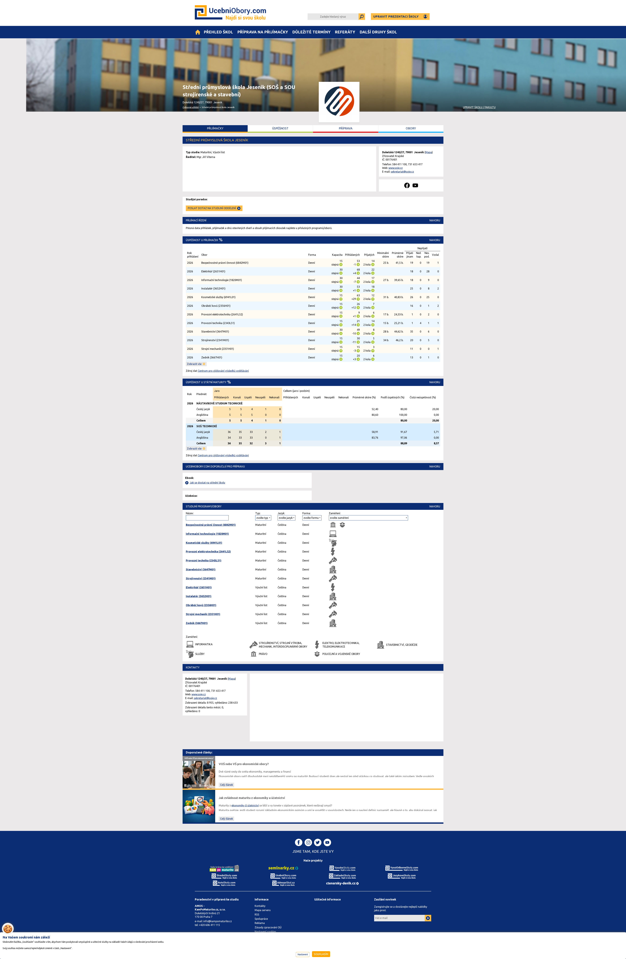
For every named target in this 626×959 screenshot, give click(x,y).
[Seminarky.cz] (283, 868)
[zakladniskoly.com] (342, 875)
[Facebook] (407, 185)
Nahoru (434, 220)
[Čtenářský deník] (342, 883)
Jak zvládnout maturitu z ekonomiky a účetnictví (252, 797)
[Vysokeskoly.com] (342, 868)
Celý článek (226, 784)
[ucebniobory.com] (283, 875)
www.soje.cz (395, 167)
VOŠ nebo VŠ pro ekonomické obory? (244, 764)
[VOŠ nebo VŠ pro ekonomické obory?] (199, 771)
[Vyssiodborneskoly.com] (401, 868)
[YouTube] (415, 185)
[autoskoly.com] (224, 883)
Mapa (428, 152)
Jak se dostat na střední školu (207, 482)
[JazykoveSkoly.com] (401, 875)
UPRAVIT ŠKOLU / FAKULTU (479, 107)
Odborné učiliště (191, 107)
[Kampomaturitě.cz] (224, 868)
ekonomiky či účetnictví (245, 805)
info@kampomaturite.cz (217, 921)
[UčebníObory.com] (231, 13)
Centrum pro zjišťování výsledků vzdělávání (223, 370)
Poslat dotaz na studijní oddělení (212, 208)
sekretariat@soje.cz (402, 171)
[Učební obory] (198, 32)
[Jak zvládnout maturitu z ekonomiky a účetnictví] (199, 805)
